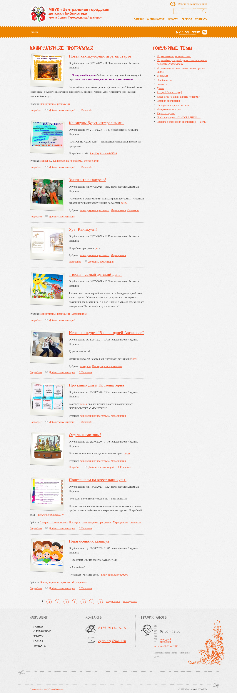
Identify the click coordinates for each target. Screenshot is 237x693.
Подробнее (36, 110)
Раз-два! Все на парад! (169, 92)
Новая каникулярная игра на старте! (100, 56)
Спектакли (133, 210)
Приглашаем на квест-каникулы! (97, 479)
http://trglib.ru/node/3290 (114, 574)
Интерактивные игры (169, 109)
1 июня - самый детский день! (95, 274)
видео (83, 404)
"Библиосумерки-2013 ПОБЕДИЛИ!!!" (179, 117)
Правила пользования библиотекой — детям (181, 121)
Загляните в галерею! (87, 179)
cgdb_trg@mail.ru (112, 640)
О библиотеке (156, 19)
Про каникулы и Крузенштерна (96, 385)
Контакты (201, 19)
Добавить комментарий (62, 110)
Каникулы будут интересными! (96, 122)
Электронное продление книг (173, 105)
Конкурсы (45, 160)
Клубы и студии (166, 113)
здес (96, 248)
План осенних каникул (89, 541)
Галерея (187, 19)
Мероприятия (91, 160)
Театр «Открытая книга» (54, 522)
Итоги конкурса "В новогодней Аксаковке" (106, 332)
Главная (138, 19)
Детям (160, 88)
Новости (173, 19)
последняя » (130, 601)
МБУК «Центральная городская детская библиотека (79, 13)
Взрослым (162, 75)
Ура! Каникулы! (83, 229)
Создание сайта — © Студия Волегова (47, 689)
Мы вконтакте (204, 32)
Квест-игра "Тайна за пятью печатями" (178, 96)
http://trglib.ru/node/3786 (103, 153)
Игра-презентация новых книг (174, 56)
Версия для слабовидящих (192, 4)
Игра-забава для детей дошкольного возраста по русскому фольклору (182, 61)
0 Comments (85, 110)
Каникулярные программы (55, 104)
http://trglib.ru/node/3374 (51, 514)
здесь (124, 202)
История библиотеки (168, 100)
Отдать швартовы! (85, 434)
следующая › (113, 601)
